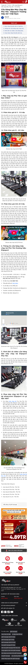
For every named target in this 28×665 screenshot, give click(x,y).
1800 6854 (15, 283)
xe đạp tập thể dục (17, 634)
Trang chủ (3, 5)
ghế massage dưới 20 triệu (8, 642)
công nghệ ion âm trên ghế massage (11, 650)
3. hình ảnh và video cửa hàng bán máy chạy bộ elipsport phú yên (13, 30)
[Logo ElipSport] (7, 1)
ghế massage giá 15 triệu (8, 639)
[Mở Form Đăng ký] (24, 649)
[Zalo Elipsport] (25, 658)
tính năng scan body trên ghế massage (11, 653)
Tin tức (9, 5)
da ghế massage (6, 655)
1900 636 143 (18, 598)
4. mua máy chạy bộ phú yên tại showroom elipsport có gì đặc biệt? (13, 33)
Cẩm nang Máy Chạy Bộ (7, 6)
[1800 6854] (25, 662)
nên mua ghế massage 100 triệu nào (11, 647)
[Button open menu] (2, 2)
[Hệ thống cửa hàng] (25, 654)
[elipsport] (5, 619)
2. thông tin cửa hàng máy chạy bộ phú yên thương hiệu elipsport (13, 28)
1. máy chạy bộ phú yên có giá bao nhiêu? (13, 26)
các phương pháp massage (18, 655)
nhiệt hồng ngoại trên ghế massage (11, 658)
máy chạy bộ (12, 401)
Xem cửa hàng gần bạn (15, 550)
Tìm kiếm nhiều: (5, 631)
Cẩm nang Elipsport (17, 5)
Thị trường (17, 6)
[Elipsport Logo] (14, 580)
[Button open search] (23, 2)
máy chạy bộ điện (6, 634)
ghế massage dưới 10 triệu (8, 637)
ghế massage (13, 631)
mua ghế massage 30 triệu (8, 645)
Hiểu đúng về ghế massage (10, 504)
